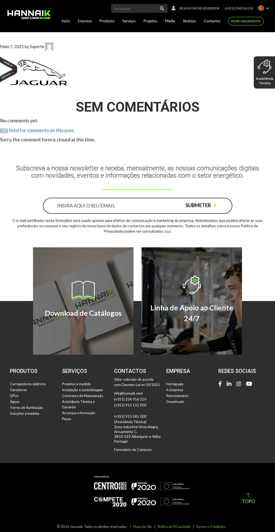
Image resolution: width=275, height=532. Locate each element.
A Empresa (174, 390)
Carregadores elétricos (28, 384)
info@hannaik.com (128, 393)
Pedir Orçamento (246, 21)
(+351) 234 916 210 (239, 8)
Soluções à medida (24, 413)
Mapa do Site (142, 526)
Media (170, 21)
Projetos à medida (76, 384)
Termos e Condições (211, 526)
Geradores (18, 390)
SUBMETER (199, 205)
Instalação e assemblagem (82, 390)
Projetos (150, 21)
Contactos (212, 21)
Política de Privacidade (174, 526)
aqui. (168, 231)
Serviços (129, 21)
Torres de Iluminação (26, 407)
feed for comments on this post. (37, 130)
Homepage (174, 384)
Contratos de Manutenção (82, 396)
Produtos (107, 21)
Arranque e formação (78, 413)
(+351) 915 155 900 (130, 405)
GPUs (14, 396)
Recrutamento (177, 396)
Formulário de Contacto (133, 449)
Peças (66, 419)
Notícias (189, 21)
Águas (15, 401)
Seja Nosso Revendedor (199, 8)
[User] (172, 8)
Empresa (85, 21)
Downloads (175, 401)
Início (65, 21)
